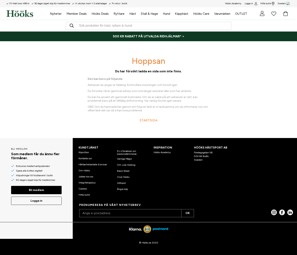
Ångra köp (122, 189)
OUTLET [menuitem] (241, 14)
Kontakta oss (85, 158)
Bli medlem (36, 190)
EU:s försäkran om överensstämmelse (127, 152)
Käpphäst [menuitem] (181, 14)
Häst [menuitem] (132, 14)
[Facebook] (282, 212)
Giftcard (121, 183)
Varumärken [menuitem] (222, 14)
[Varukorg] (285, 13)
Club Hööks (123, 177)
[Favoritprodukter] (274, 13)
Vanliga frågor (124, 158)
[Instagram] (274, 212)
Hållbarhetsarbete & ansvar (93, 164)
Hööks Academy (162, 152)
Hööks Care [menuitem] (201, 14)
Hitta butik (265, 3)
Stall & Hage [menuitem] (149, 14)
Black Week (123, 171)
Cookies (83, 188)
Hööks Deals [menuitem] (100, 14)
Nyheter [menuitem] (56, 14)
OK (187, 213)
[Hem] (26, 13)
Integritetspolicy (87, 182)
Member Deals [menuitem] (76, 14)
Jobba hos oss (86, 176)
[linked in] (290, 212)
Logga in (249, 3)
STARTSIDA (148, 120)
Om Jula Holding (126, 164)
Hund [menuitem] (166, 14)
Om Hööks (84, 170)
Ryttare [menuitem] (119, 14)
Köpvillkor (84, 152)
